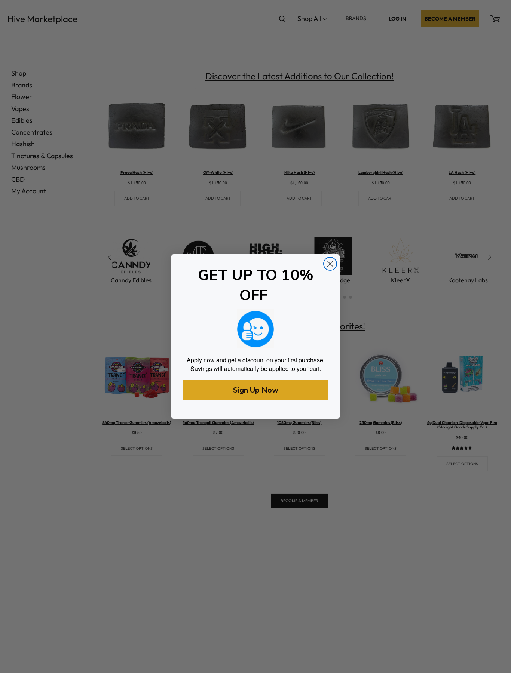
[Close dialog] (330, 263)
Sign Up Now (255, 390)
